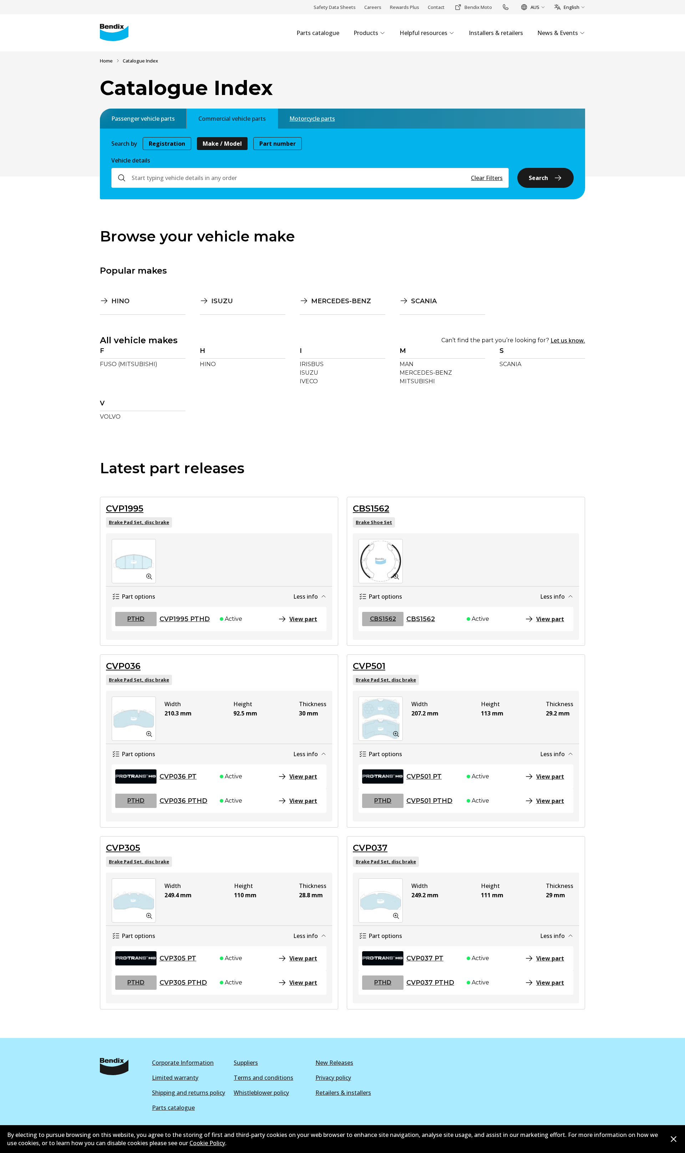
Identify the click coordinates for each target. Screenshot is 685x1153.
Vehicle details (130, 160)
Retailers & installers (343, 1093)
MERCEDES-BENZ (426, 372)
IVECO (309, 381)
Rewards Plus (404, 7)
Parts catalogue (173, 1108)
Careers (372, 7)
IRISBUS (312, 364)
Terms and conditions (263, 1078)
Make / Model (222, 144)
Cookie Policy (207, 1143)
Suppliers (246, 1063)
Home (106, 61)
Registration (167, 144)
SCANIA (510, 364)
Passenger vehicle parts (143, 119)
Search (538, 178)
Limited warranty (175, 1078)
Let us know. (567, 340)
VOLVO (110, 416)
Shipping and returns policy (188, 1093)
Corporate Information (183, 1063)
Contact (436, 7)
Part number (277, 144)
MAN (406, 364)
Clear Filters (487, 178)
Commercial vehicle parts (232, 119)
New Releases (334, 1063)
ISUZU (309, 372)
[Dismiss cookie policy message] (673, 1139)
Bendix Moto (478, 7)
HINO (208, 364)
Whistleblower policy (261, 1093)
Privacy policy (333, 1078)
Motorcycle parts (312, 119)
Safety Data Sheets (335, 7)
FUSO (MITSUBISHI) (128, 364)
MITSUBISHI (417, 381)
